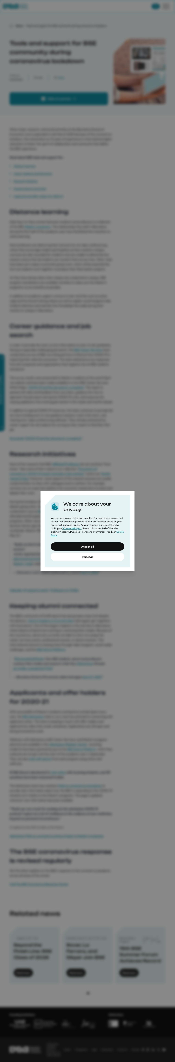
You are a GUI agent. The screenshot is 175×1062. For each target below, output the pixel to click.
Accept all (87, 546)
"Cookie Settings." (72, 528)
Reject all (87, 557)
